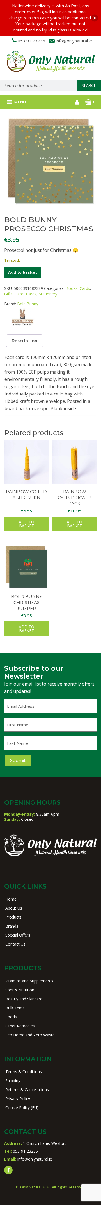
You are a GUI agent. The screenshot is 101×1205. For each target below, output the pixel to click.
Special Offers (17, 935)
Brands (11, 926)
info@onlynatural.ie (74, 41)
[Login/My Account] (77, 102)
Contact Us (15, 944)
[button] (20, 102)
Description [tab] (24, 341)
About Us (13, 908)
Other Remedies (20, 1025)
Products (13, 917)
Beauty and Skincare (23, 998)
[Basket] (88, 102)
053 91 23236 (31, 41)
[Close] (94, 17)
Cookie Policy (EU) (21, 1107)
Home (11, 899)
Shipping (12, 1080)
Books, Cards (78, 288)
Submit (18, 760)
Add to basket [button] (26, 523)
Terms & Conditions (23, 1071)
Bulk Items (15, 1007)
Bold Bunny (27, 303)
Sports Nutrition (19, 990)
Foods (11, 1016)
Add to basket (22, 272)
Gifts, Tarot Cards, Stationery (30, 294)
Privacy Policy (17, 1098)
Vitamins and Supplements (29, 981)
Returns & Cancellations (27, 1089)
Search (89, 85)
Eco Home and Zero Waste (30, 1034)
